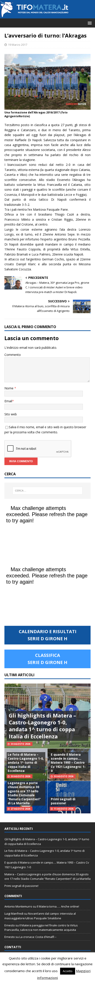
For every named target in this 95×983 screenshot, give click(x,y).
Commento (12, 355)
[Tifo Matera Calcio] (34, 16)
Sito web (10, 414)
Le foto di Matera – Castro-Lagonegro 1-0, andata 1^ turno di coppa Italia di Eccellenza (26, 762)
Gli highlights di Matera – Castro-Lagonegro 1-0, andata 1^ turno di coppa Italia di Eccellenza (42, 726)
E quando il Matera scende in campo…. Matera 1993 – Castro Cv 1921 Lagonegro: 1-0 (68, 762)
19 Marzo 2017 (17, 45)
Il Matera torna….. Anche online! (58, 906)
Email (8, 401)
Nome (9, 388)
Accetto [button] (67, 971)
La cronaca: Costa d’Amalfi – (38, 937)
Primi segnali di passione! (63, 801)
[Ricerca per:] (47, 490)
